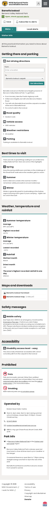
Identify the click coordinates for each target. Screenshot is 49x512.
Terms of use (30, 487)
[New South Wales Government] (45, 504)
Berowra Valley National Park (19, 441)
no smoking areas (27, 391)
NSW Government (9, 487)
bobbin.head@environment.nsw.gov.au (21, 425)
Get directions (36, 83)
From (7, 67)
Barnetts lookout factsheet (17, 293)
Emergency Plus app (10, 322)
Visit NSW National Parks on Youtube (14, 508)
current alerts (23, 16)
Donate (27, 499)
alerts (32, 29)
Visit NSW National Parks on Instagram (9, 508)
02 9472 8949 (12, 421)
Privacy (27, 490)
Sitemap (28, 496)
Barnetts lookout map (20, 297)
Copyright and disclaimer (35, 493)
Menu (7, 29)
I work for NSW (8, 490)
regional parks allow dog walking (15, 381)
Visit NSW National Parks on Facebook (4, 508)
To (6, 75)
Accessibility (29, 484)
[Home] (5, 3)
